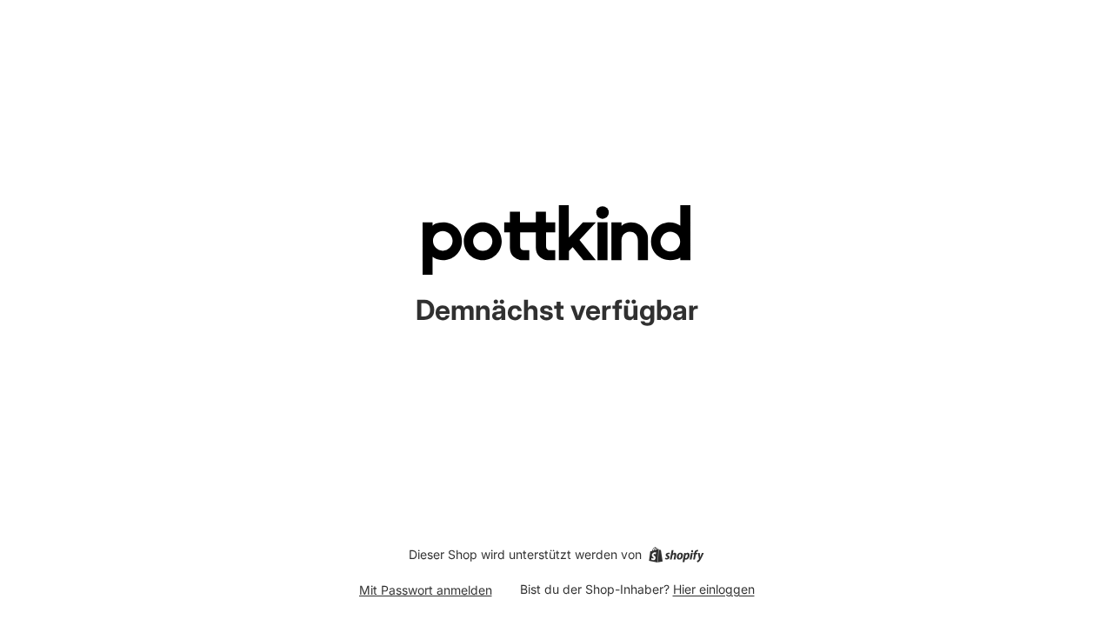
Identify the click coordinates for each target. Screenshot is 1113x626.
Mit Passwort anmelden (425, 590)
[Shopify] (676, 555)
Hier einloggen (714, 589)
